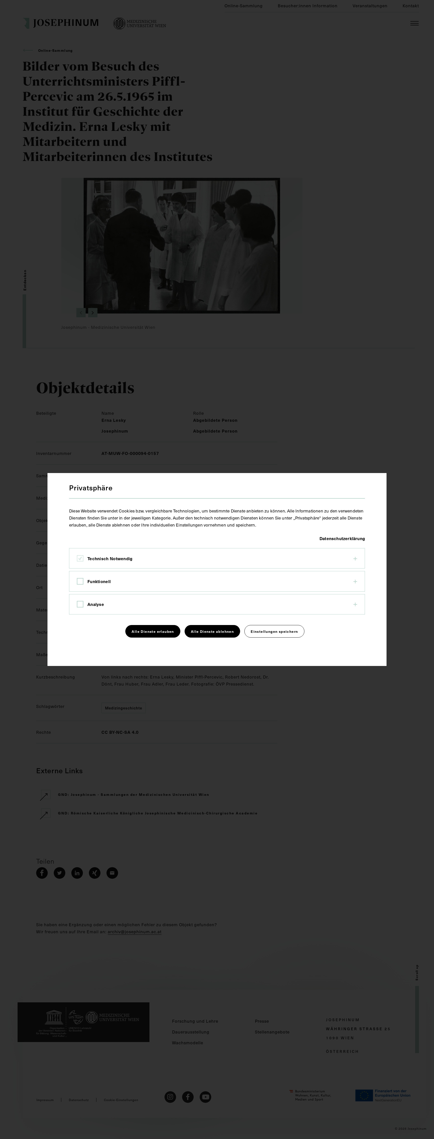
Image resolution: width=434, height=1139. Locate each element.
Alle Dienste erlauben (153, 631)
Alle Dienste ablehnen (212, 631)
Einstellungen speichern (274, 631)
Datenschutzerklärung (342, 538)
